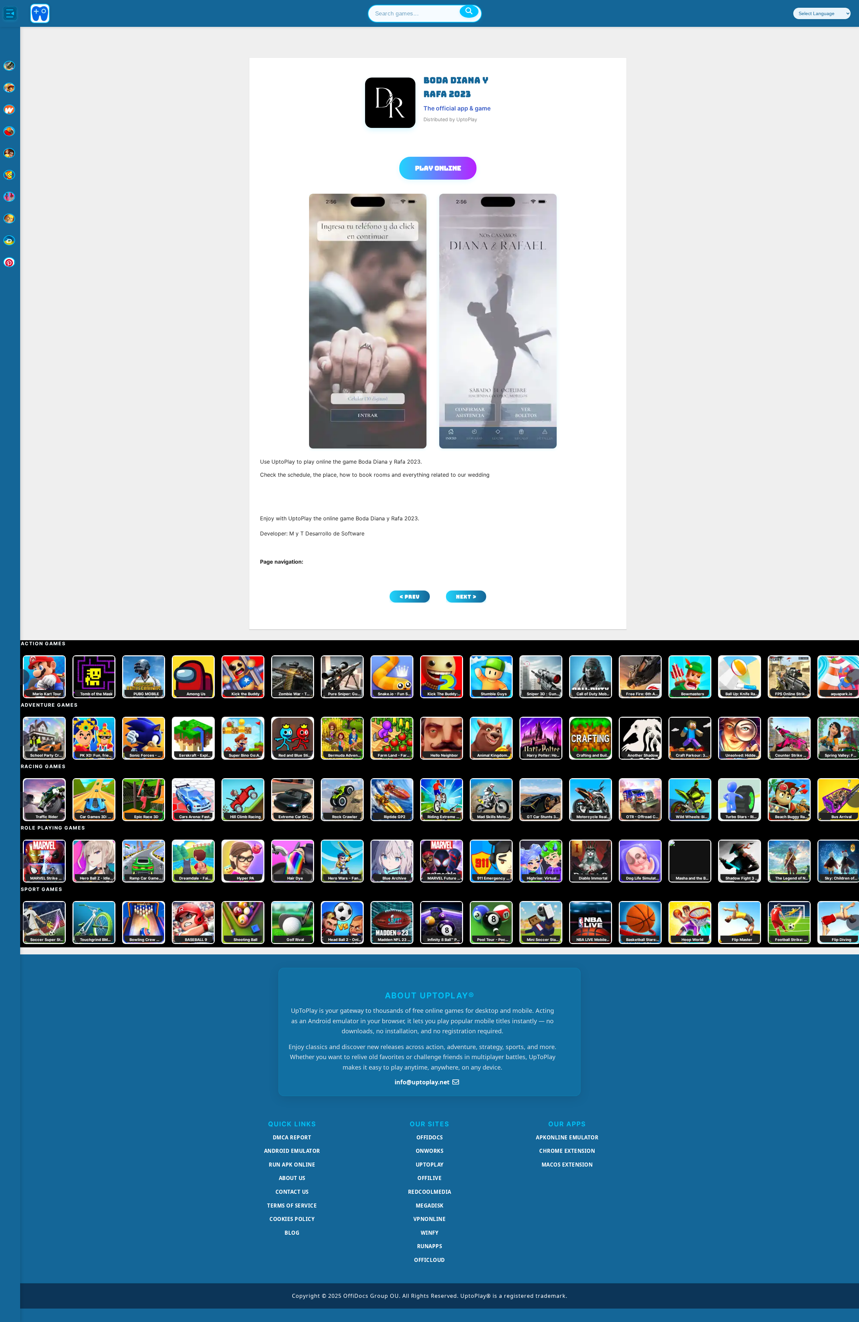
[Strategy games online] (10, 218)
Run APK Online (292, 1164)
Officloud (429, 1260)
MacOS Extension (567, 1164)
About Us (292, 1178)
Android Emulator (292, 1150)
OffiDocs (429, 1137)
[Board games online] (10, 109)
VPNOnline (429, 1219)
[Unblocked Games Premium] (10, 262)
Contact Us (292, 1191)
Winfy (430, 1232)
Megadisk (430, 1205)
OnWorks (430, 1150)
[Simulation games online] (10, 175)
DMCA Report (292, 1137)
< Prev (410, 597)
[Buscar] (469, 11)
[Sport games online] (10, 197)
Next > (466, 597)
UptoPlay (430, 1164)
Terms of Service (292, 1205)
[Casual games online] (10, 131)
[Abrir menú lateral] (10, 13)
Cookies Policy (291, 1219)
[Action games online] (10, 66)
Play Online (438, 168)
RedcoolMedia (429, 1191)
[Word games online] (10, 240)
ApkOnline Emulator (567, 1137)
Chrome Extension (567, 1150)
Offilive (429, 1178)
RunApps (429, 1246)
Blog (292, 1232)
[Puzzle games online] (10, 153)
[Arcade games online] (10, 88)
